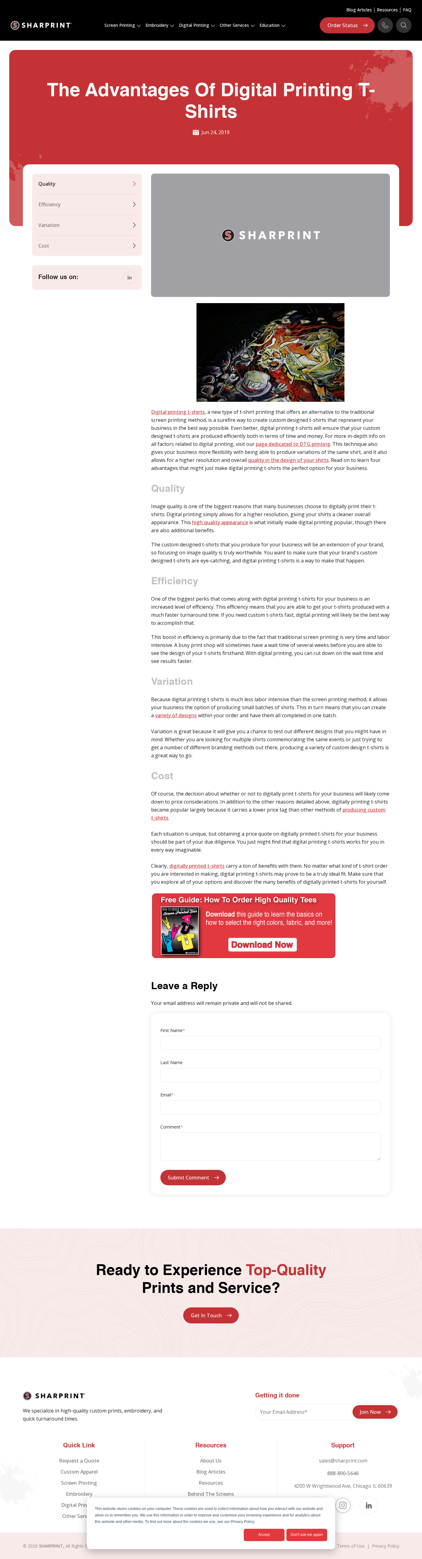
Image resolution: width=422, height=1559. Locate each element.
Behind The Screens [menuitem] (211, 1494)
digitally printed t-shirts (197, 865)
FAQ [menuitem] (407, 10)
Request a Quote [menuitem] (79, 1460)
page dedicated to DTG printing (293, 444)
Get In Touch (206, 1315)
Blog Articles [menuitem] (359, 10)
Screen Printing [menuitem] (79, 1482)
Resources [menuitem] (387, 10)
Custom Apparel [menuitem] (79, 1471)
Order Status (342, 25)
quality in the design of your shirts (288, 460)
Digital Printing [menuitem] (79, 1505)
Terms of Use (351, 1546)
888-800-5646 (343, 1473)
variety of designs (176, 715)
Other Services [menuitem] (79, 1516)
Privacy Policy (385, 1546)
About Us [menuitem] (211, 1460)
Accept (264, 1534)
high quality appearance (220, 522)
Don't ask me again (307, 1534)
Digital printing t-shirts (178, 412)
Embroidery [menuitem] (79, 1494)
